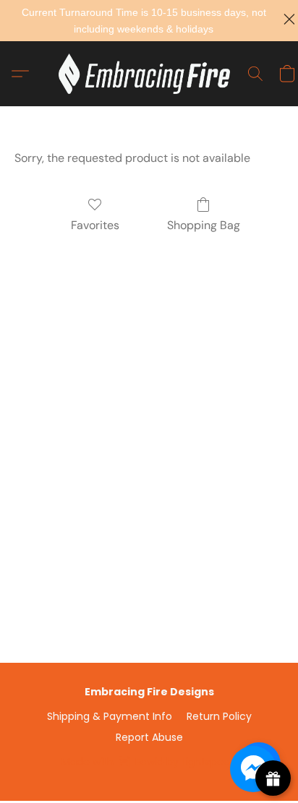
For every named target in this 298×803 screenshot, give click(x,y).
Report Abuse (149, 737)
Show (273, 778)
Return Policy (219, 716)
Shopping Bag (203, 225)
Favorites (95, 225)
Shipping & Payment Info (109, 716)
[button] (149, 73)
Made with (148, 762)
